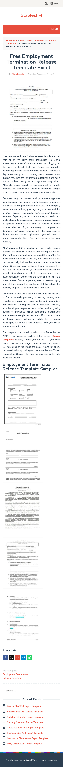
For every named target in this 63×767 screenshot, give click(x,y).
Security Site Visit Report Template (25, 722)
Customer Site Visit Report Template (25, 727)
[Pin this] (17, 657)
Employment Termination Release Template (15, 674)
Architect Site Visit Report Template (25, 716)
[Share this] (5, 657)
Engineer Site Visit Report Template (25, 732)
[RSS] (46, 3)
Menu (56, 3)
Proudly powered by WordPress (21, 759)
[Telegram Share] (23, 657)
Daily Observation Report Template (24, 743)
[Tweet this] (11, 657)
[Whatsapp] (29, 657)
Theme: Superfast (48, 759)
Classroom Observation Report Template (27, 738)
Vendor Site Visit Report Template (24, 706)
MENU (54, 29)
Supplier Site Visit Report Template (25, 711)
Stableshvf (32, 15)
